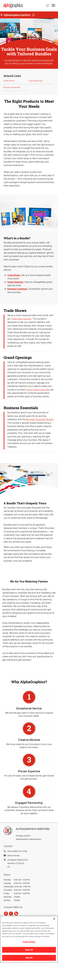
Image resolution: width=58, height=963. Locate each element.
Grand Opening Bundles (38, 389)
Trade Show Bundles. (21, 318)
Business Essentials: (17, 288)
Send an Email (13, 855)
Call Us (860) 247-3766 (17, 851)
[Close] (54, 919)
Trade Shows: (14, 275)
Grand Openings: (15, 282)
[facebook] (6, 913)
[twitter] (11, 913)
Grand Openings (36, 80)
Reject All (29, 949)
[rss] (16, 913)
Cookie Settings (29, 942)
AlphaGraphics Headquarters (28, 839)
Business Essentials (11, 87)
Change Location (23, 835)
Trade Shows (8, 80)
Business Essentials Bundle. (40, 419)
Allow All (28, 957)
